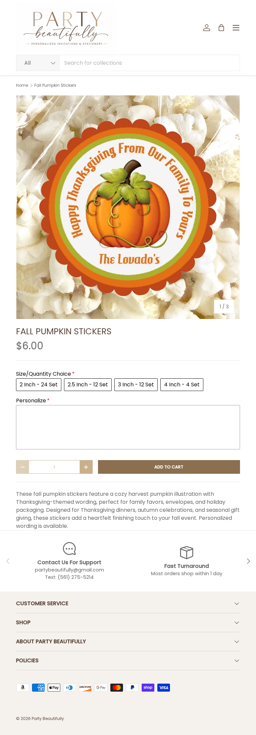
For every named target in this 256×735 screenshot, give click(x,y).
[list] (128, 207)
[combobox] (128, 63)
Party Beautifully (48, 718)
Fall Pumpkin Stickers (55, 85)
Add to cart (168, 467)
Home (22, 85)
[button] (221, 27)
